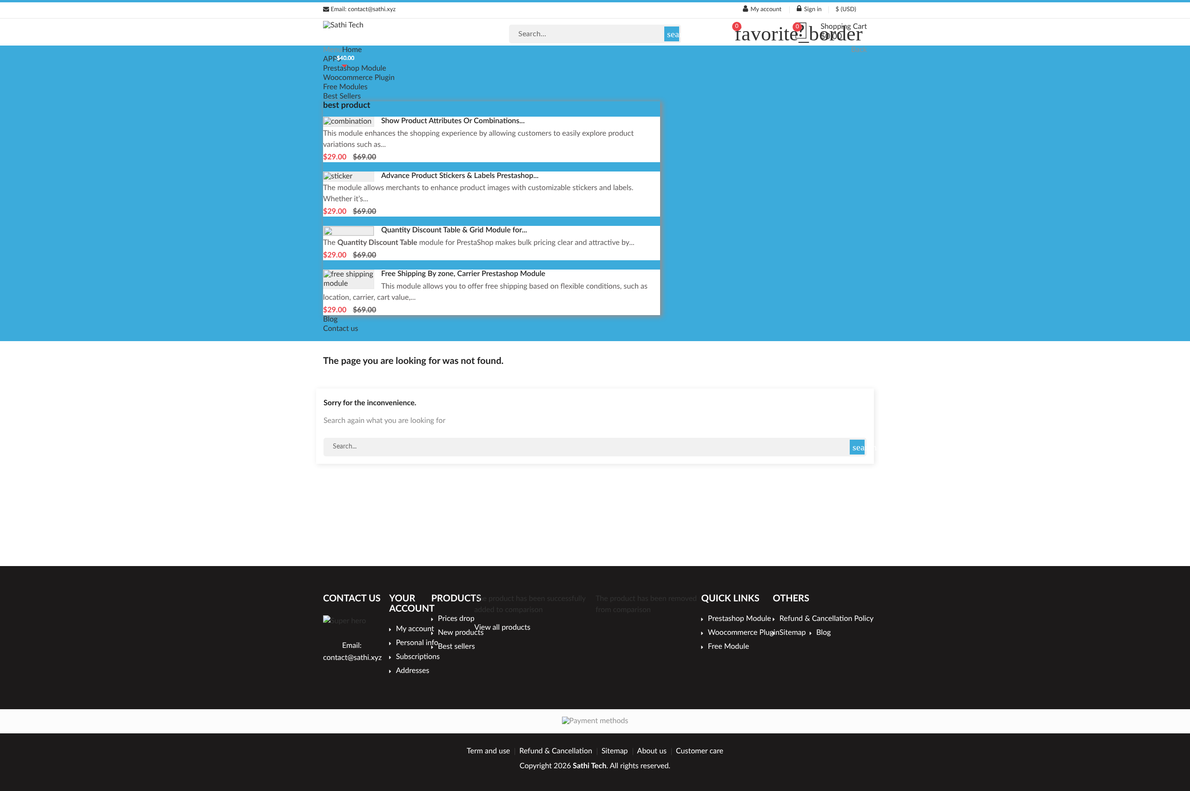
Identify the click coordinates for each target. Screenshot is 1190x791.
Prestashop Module (354, 69)
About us (652, 751)
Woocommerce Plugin (359, 78)
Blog (330, 319)
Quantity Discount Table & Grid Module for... (454, 230)
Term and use (488, 751)
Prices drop (456, 619)
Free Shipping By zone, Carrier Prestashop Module (463, 274)
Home (352, 50)
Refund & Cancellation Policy (823, 619)
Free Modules (345, 87)
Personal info (417, 643)
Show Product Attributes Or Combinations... (453, 121)
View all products (502, 628)
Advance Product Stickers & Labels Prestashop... (460, 176)
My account (415, 629)
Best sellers (456, 647)
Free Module (728, 647)
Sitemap (795, 633)
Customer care (699, 751)
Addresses (412, 671)
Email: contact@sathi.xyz (362, 10)
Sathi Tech (589, 766)
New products (459, 633)
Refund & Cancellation (555, 751)
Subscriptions (417, 657)
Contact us (340, 329)
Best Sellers (342, 96)
